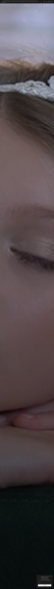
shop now (4, 2)
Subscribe (45, 585)
